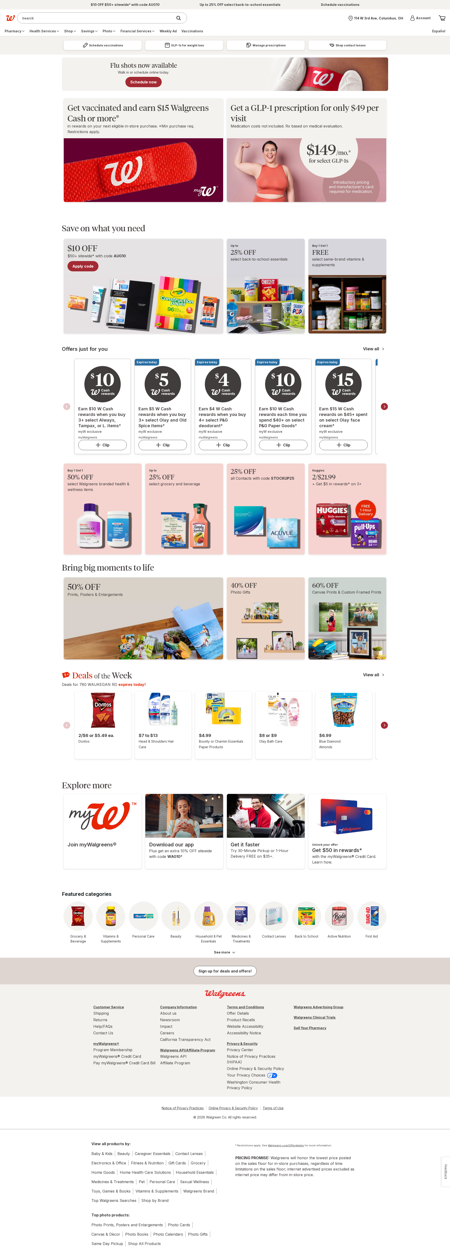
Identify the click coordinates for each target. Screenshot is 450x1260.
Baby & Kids (101, 1153)
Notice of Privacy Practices (183, 1108)
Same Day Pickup (107, 1243)
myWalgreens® (106, 1044)
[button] (420, 18)
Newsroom (170, 1019)
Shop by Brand (155, 1200)
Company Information (178, 1007)
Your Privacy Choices (246, 1075)
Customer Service (108, 1007)
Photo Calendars (168, 1234)
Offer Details (238, 1013)
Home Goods (103, 1172)
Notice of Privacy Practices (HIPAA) (251, 1059)
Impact (166, 1026)
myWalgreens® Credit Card (117, 1056)
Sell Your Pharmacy (310, 1028)
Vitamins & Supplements (156, 1191)
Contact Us (103, 1033)
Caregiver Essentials (152, 1153)
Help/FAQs (102, 1026)
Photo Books (136, 1234)
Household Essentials (195, 1172)
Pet (142, 1181)
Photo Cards (179, 1225)
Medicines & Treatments (112, 1181)
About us (168, 1013)
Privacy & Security (242, 1044)
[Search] (181, 18)
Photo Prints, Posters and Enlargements (127, 1225)
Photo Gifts (198, 1234)
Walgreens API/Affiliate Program (187, 1050)
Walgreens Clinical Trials (315, 1017)
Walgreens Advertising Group (318, 1007)
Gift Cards (177, 1163)
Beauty (123, 1153)
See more (222, 952)
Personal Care (162, 1181)
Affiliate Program (175, 1063)
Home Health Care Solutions (145, 1172)
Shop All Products (144, 1243)
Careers (167, 1033)
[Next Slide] (384, 406)
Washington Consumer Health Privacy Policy (253, 1085)
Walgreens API (173, 1056)
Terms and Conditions (245, 1007)
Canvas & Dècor (105, 1234)
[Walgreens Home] (10, 18)
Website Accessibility (245, 1026)
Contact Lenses (189, 1153)
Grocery (198, 1163)
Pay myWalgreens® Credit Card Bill (124, 1063)
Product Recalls (241, 1019)
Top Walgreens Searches (113, 1200)
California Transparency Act (185, 1039)
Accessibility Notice (244, 1033)
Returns (100, 1019)
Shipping (101, 1013)
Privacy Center (240, 1049)
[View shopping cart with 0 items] (442, 18)
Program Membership (112, 1049)
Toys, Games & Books (111, 1191)
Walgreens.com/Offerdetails (286, 1145)
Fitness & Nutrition (147, 1163)
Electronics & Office (108, 1163)
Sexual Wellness (194, 1181)
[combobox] (96, 18)
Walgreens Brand (198, 1191)
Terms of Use (273, 1108)
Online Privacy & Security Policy (255, 1068)
